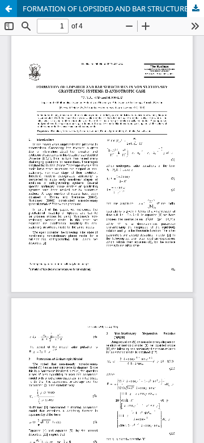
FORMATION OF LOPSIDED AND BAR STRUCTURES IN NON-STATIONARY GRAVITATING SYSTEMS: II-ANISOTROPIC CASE (113, 8)
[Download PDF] (195, 8)
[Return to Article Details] (8, 8)
